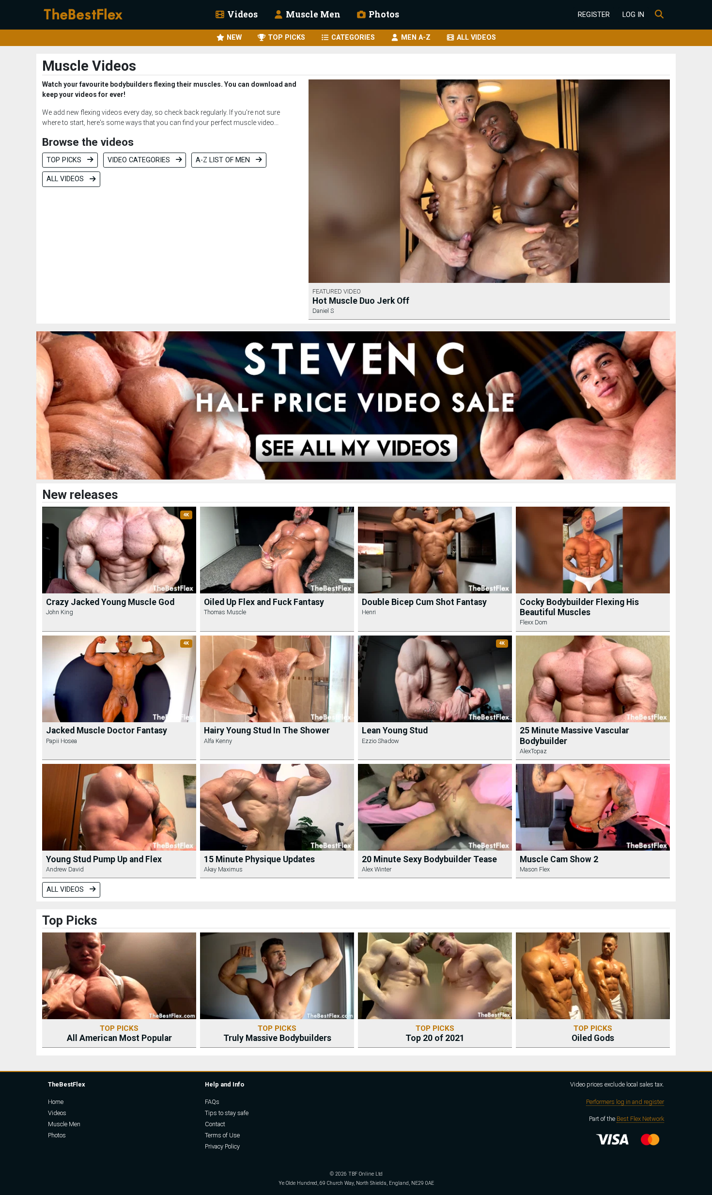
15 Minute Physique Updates (259, 859)
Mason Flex (535, 869)
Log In (633, 15)
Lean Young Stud (395, 730)
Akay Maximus (223, 869)
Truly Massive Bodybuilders (277, 1033)
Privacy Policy (222, 1146)
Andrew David (65, 869)
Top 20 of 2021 (434, 1033)
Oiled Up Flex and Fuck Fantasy (264, 602)
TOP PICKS (285, 37)
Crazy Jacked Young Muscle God (110, 602)
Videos (241, 14)
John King (59, 612)
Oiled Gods (593, 1033)
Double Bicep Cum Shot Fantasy (424, 602)
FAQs (212, 1101)
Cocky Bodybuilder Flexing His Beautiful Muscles (579, 607)
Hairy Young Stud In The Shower (267, 730)
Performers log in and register (625, 1101)
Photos (383, 14)
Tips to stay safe (226, 1113)
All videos (66, 179)
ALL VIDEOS (475, 37)
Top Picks (64, 160)
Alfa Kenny (218, 741)
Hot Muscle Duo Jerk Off (360, 301)
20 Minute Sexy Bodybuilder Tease (429, 859)
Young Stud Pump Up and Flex (104, 859)
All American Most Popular (119, 1033)
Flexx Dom (533, 622)
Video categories (140, 160)
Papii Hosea (61, 741)
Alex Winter (376, 869)
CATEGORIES (352, 37)
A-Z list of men (224, 160)
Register (594, 15)
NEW (233, 37)
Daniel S (323, 310)
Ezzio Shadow (380, 741)
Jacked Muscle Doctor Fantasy (106, 730)
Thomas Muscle (225, 612)
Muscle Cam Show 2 (559, 859)
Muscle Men (312, 14)
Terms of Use (222, 1135)
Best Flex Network (640, 1118)
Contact (215, 1124)
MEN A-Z (415, 37)
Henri (369, 612)
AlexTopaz (533, 751)
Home (55, 1101)
